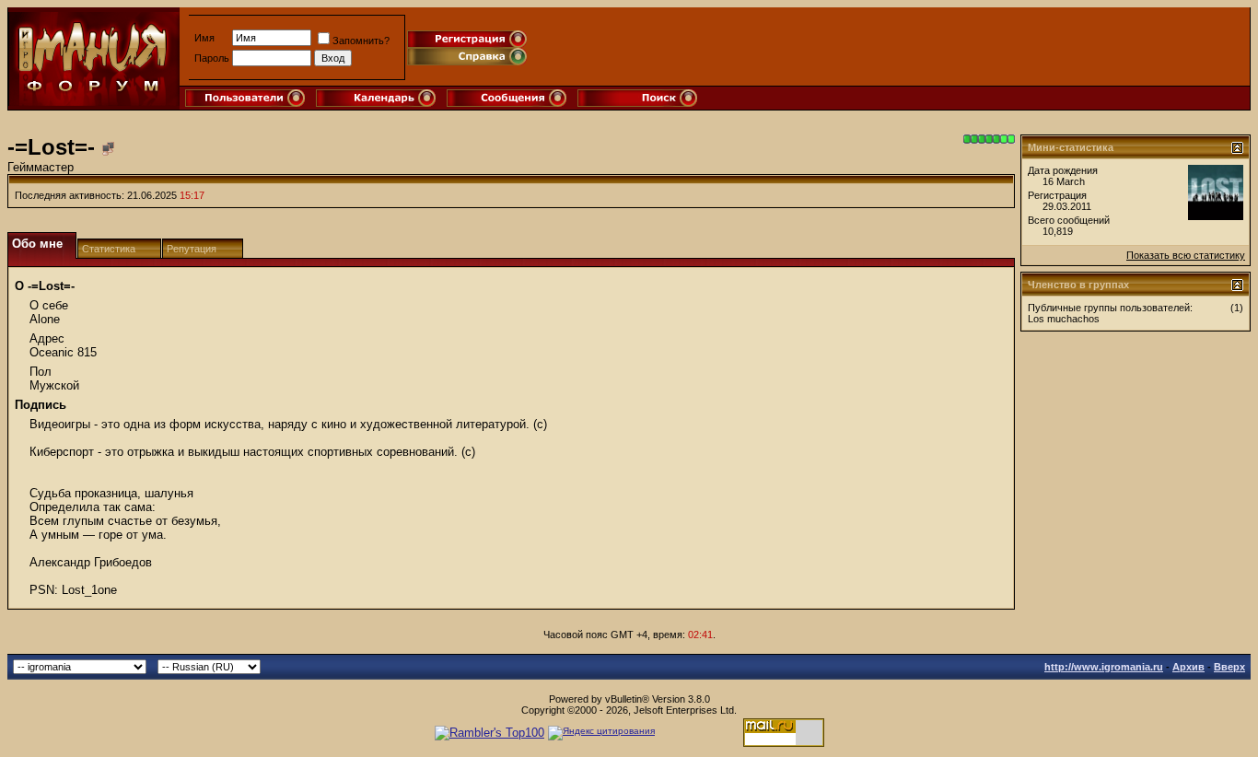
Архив (1188, 666)
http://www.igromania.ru (1103, 666)
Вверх (1229, 666)
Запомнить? (361, 40)
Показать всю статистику (1185, 255)
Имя (204, 37)
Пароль (211, 58)
